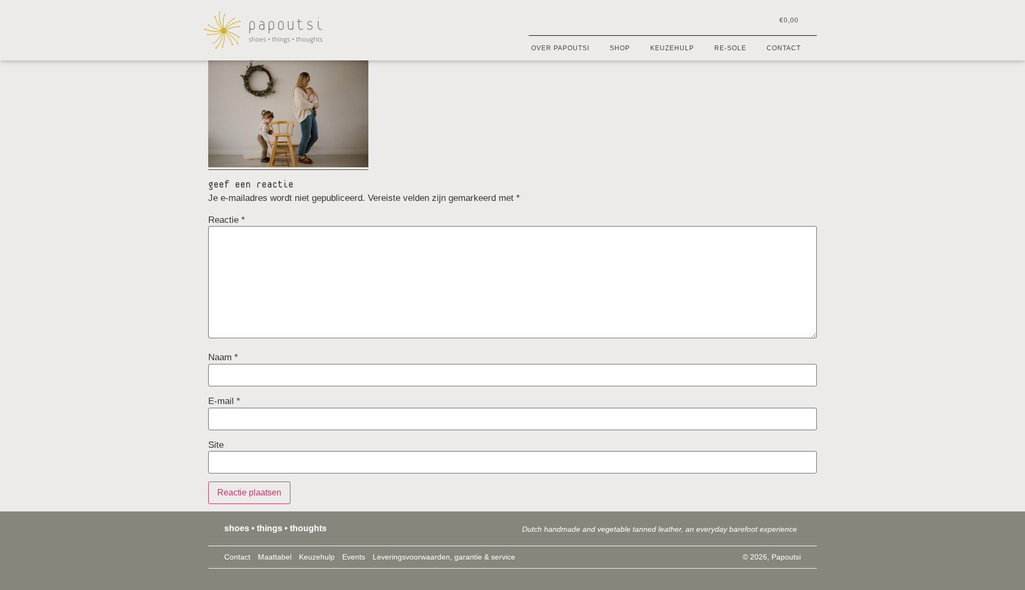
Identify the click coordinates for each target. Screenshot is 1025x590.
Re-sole (730, 48)
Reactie (226, 219)
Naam (223, 357)
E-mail (224, 401)
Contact (784, 48)
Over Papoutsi (560, 48)
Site (216, 444)
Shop (620, 48)
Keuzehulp (672, 48)
